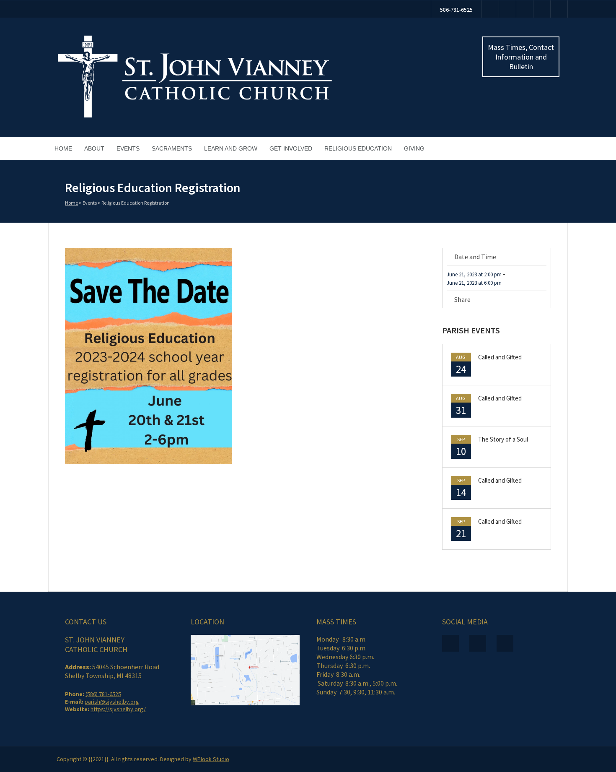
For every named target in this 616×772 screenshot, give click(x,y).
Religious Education (358, 148)
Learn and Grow (230, 148)
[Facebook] (490, 9)
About (94, 148)
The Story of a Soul (503, 439)
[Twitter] (520, 300)
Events (128, 148)
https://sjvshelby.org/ (118, 709)
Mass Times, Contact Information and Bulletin (521, 56)
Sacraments (172, 148)
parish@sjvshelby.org (112, 701)
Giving (414, 148)
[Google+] (543, 300)
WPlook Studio (211, 759)
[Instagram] (524, 9)
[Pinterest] (531, 300)
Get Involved (290, 148)
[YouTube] (507, 9)
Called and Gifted (500, 357)
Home (63, 148)
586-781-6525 (456, 9)
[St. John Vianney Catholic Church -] (195, 116)
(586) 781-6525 (103, 694)
